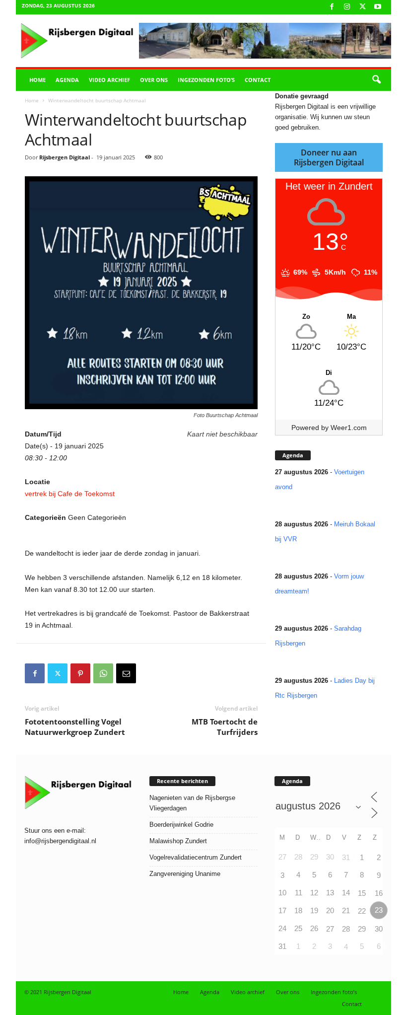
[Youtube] (378, 7)
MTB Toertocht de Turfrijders (225, 727)
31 (346, 857)
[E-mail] (126, 673)
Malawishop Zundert (178, 841)
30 (379, 929)
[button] (376, 80)
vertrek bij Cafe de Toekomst (70, 494)
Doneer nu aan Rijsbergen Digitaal (329, 157)
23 (379, 910)
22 (362, 911)
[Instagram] (347, 7)
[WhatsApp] (103, 673)
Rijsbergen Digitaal (64, 157)
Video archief (109, 79)
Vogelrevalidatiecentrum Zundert (195, 857)
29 (362, 929)
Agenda (67, 79)
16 (379, 893)
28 (346, 929)
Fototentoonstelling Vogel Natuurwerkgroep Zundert (75, 727)
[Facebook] (332, 7)
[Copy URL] (149, 673)
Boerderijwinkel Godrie (181, 824)
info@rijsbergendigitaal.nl (60, 841)
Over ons (154, 79)
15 (362, 893)
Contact (258, 79)
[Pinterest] (80, 673)
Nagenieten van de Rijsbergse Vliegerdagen (192, 803)
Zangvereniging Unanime (184, 873)
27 (330, 929)
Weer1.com (349, 428)
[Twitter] (58, 673)
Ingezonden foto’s (206, 79)
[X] (362, 7)
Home (37, 79)
